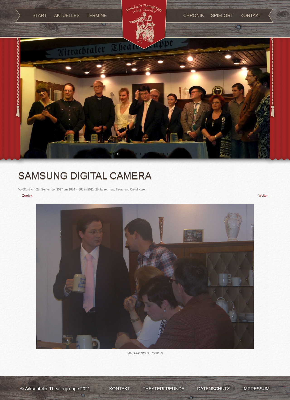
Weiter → (265, 195)
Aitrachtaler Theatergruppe (144, 25)
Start (39, 15)
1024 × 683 (76, 189)
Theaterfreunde (163, 388)
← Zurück (25, 195)
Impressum (256, 388)
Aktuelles (67, 15)
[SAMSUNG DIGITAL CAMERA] (145, 276)
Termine (97, 15)
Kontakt (250, 15)
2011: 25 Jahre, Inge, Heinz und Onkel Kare (116, 189)
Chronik (193, 15)
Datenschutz (213, 388)
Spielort (222, 15)
